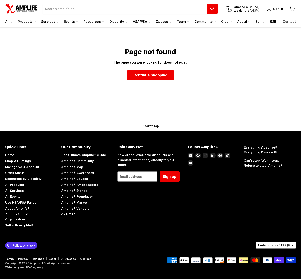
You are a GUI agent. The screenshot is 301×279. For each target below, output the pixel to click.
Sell (259, 21)
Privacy (23, 258)
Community (203, 21)
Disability (117, 21)
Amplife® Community (77, 161)
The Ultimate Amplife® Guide (83, 155)
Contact (289, 21)
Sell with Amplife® (19, 225)
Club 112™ (68, 214)
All (7, 21)
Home (9, 155)
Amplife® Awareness (77, 173)
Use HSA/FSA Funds (20, 202)
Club (225, 21)
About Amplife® (17, 208)
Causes (162, 21)
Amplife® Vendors (75, 208)
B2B (273, 21)
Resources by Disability (23, 179)
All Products (14, 185)
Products (25, 21)
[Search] (212, 9)
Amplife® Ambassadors (79, 185)
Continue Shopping (150, 75)
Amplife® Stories (74, 191)
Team (182, 21)
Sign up (169, 176)
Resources (92, 21)
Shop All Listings (18, 161)
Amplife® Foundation (77, 196)
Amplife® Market (74, 202)
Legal (52, 258)
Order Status (15, 173)
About (242, 21)
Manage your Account (22, 167)
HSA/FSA (140, 21)
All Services (14, 191)
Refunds (38, 258)
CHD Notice (68, 258)
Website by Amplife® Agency (24, 267)
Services (48, 21)
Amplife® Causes (74, 179)
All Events (12, 196)
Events (70, 21)
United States (274, 245)
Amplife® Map (72, 167)
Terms (9, 258)
